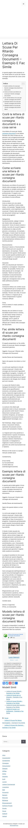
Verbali (4, 816)
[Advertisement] (14, 23)
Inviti (3, 779)
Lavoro (4, 782)
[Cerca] (23, 742)
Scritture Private (7, 806)
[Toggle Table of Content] (22, 83)
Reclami (4, 795)
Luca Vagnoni (14, 657)
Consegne (5, 763)
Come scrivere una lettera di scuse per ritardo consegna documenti (12, 93)
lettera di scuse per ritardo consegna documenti (15, 635)
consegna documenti (8, 133)
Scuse (6, 718)
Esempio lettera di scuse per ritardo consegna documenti (13, 102)
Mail (3, 790)
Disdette (5, 776)
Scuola (4, 808)
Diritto (4, 774)
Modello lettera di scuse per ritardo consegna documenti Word (13, 107)
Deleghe (4, 768)
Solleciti (4, 813)
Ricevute (5, 798)
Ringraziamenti (7, 803)
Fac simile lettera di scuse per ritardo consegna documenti (13, 98)
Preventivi (5, 792)
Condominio (6, 760)
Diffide (4, 771)
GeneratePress (14, 825)
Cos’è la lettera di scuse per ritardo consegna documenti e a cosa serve (13, 88)
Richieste (5, 800)
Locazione (5, 787)
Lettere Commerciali (8, 784)
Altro (3, 755)
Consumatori (6, 766)
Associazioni (6, 758)
